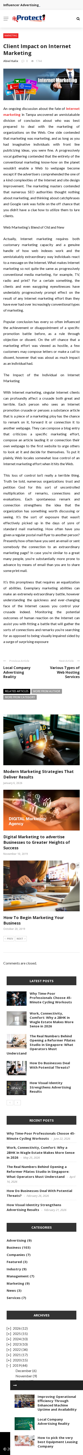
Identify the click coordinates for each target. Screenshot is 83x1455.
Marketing (10, 35)
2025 (17, 1333)
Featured (14, 1261)
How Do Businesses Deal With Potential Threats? (50, 1065)
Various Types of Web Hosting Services (65, 672)
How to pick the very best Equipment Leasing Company (58, 1441)
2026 (17, 1328)
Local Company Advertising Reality (16, 672)
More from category (20, 697)
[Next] (17, 1102)
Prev (10, 938)
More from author (46, 691)
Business (14, 1247)
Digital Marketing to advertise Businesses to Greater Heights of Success (36, 842)
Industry (14, 1269)
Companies (16, 1254)
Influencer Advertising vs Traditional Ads (36, 5)
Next (20, 938)
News (11, 1290)
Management (18, 1276)
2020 (17, 1360)
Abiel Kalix (10, 61)
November (23, 1376)
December (23, 1371)
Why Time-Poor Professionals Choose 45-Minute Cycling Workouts (51, 997)
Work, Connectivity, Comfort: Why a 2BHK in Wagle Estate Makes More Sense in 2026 (51, 1019)
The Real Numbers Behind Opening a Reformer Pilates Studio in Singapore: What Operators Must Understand (41, 1044)
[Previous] (10, 1102)
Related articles (17, 691)
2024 (17, 1339)
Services (14, 1297)
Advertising (16, 1240)
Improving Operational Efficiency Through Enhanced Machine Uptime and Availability (57, 1403)
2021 (17, 1355)
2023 (17, 1344)
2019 (17, 1365)
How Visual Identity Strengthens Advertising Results (50, 1087)
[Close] (15, 1385)
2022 (17, 1349)
